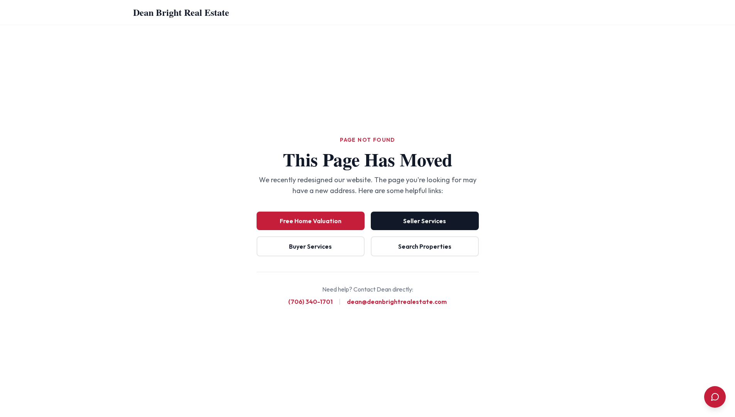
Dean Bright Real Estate (181, 12)
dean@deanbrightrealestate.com (397, 301)
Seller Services (424, 221)
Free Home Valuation (310, 221)
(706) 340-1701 (310, 301)
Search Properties (424, 246)
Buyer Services (310, 246)
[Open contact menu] (715, 397)
